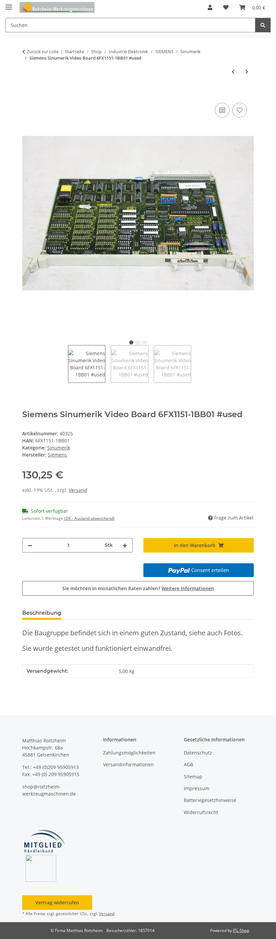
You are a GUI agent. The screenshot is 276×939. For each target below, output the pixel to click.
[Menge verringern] (30, 545)
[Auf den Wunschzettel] (239, 110)
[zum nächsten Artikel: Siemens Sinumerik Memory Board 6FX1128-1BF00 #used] (247, 71)
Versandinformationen (128, 764)
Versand (78, 490)
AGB (188, 764)
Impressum (196, 788)
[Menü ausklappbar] (8, 4)
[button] (210, 7)
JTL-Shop (241, 930)
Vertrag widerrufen (57, 902)
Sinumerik (58, 447)
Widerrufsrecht (201, 812)
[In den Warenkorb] (27, 93)
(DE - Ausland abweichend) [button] (89, 518)
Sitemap (193, 776)
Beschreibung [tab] (41, 613)
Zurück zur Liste (43, 51)
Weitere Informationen (188, 588)
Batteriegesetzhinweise (210, 800)
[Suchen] (263, 25)
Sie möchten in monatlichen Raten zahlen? (138, 588)
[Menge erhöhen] (124, 545)
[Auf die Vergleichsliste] (222, 110)
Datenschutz (198, 752)
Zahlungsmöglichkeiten (129, 752)
